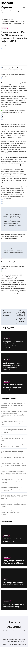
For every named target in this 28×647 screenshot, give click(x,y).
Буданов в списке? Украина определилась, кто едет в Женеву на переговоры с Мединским (13, 512)
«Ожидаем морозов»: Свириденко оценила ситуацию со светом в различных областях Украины (13, 504)
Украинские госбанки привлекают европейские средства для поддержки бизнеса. (12, 438)
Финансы (6, 557)
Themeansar (21, 641)
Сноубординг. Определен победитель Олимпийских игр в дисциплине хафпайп (13, 451)
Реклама (4, 644)
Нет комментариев (15, 45)
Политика (6, 601)
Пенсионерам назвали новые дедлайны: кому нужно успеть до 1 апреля (13, 445)
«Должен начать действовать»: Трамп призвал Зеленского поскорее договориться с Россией (14, 481)
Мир (5, 579)
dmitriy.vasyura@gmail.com (11, 345)
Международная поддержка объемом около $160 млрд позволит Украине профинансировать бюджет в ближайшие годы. (14, 414)
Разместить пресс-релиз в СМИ (17, 644)
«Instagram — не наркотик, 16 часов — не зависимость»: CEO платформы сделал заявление (13, 405)
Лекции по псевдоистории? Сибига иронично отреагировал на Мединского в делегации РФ (13, 489)
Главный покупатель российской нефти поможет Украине (12, 458)
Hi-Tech (4, 28)
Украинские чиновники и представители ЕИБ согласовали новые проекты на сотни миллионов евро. (13, 473)
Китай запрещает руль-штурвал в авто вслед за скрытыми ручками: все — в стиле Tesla (13, 465)
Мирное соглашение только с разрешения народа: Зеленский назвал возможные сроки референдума (14, 430)
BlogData (13, 641)
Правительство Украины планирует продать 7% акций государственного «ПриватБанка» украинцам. (14, 496)
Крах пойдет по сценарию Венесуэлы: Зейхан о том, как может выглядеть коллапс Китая (14, 423)
